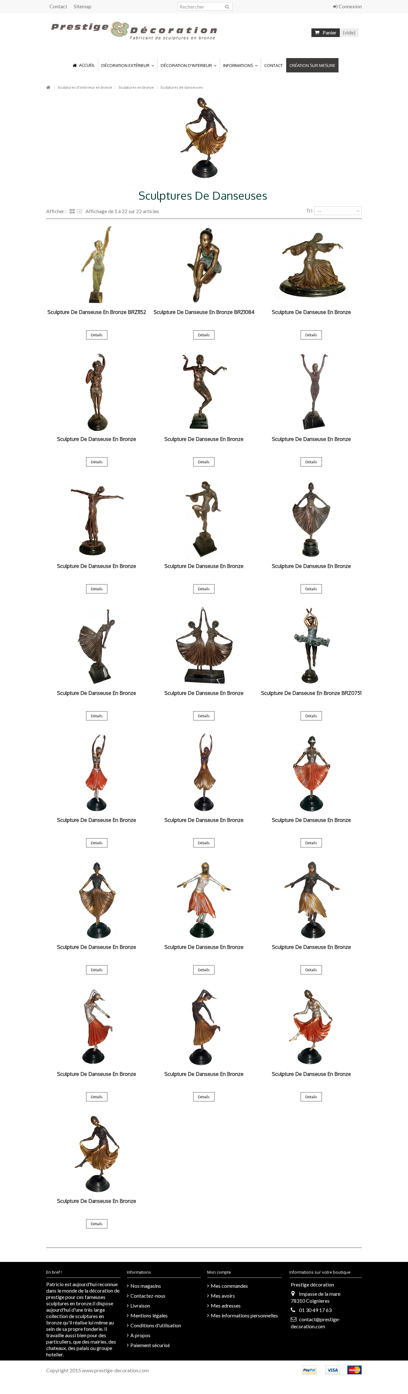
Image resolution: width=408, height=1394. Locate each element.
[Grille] (72, 211)
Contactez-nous (147, 1296)
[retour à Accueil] (48, 88)
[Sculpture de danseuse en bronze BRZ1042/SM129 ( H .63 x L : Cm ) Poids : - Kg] (311, 391)
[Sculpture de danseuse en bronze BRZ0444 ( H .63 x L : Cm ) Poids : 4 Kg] (204, 772)
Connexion (350, 6)
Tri (309, 210)
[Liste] (79, 211)
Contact (58, 6)
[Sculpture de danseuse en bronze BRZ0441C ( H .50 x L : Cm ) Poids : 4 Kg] (96, 1026)
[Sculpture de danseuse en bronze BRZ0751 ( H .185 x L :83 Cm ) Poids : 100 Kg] (311, 645)
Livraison (140, 1305)
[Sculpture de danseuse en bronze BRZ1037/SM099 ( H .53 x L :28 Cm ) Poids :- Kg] (311, 518)
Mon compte (219, 1272)
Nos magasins (145, 1286)
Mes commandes (229, 1286)
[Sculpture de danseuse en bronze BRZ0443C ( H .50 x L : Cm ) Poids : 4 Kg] (311, 772)
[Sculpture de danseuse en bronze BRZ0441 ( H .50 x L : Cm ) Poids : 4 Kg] (204, 1026)
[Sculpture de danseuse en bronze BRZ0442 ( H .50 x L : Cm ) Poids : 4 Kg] (311, 899)
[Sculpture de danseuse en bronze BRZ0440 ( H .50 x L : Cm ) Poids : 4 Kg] (96, 1153)
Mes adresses (226, 1305)
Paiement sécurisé (150, 1345)
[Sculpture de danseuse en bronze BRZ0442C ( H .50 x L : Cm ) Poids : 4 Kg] (204, 899)
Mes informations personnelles (244, 1315)
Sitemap (82, 6)
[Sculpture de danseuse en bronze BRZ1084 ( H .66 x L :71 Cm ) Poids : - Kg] (204, 264)
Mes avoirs (223, 1296)
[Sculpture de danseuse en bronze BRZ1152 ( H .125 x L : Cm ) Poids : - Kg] (96, 264)
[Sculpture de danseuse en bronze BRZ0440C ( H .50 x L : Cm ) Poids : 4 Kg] (311, 1026)
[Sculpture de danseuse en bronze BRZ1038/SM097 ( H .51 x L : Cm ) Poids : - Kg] (204, 518)
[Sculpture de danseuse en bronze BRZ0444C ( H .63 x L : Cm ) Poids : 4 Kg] (96, 772)
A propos (140, 1335)
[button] (127, 65)
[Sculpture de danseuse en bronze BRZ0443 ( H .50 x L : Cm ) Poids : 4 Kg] (96, 899)
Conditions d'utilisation (155, 1325)
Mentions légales (149, 1315)
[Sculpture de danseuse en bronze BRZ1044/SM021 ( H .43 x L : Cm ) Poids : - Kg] (96, 391)
